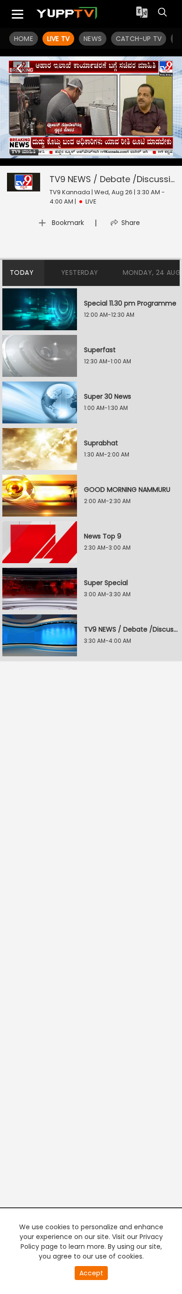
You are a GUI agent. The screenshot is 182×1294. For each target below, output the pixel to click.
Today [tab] (22, 272)
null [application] (88, 157)
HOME (23, 38)
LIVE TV (58, 38)
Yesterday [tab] (79, 272)
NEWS (93, 38)
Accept (91, 1273)
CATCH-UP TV (138, 38)
